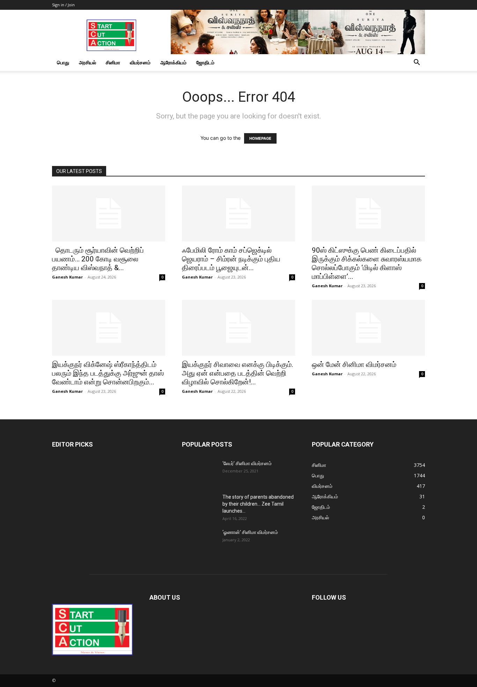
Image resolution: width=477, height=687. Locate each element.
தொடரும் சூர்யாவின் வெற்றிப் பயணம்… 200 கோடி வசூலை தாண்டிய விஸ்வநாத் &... (98, 259)
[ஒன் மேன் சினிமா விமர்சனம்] (368, 328)
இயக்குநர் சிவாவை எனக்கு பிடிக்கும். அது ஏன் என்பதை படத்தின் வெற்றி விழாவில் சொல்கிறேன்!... (237, 373)
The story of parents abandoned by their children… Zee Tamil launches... (258, 504)
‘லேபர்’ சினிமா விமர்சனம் (247, 463)
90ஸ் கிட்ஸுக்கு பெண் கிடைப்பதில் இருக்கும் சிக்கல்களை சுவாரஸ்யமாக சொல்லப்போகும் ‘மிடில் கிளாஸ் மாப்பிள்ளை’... (366, 263)
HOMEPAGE (260, 138)
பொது (63, 62)
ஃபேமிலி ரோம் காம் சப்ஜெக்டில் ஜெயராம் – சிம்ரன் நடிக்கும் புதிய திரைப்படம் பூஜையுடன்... (231, 259)
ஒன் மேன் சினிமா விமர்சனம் (354, 364)
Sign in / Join (63, 4)
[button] (416, 63)
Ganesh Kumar (67, 277)
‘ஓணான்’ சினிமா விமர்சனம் (250, 532)
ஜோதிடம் (205, 62)
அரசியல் (87, 62)
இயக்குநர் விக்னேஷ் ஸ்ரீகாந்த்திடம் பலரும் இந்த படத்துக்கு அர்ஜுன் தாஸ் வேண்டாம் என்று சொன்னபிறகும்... (108, 373)
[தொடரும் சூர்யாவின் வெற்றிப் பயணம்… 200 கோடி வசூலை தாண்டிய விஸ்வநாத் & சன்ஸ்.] (108, 213)
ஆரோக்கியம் (173, 62)
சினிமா (113, 62)
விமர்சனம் (140, 62)
